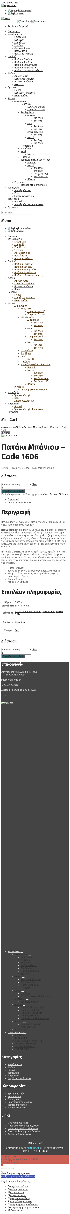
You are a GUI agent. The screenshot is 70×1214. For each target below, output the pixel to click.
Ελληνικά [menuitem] (19, 13)
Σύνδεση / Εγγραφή (18, 26)
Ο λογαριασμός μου (18, 1123)
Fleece (17, 90)
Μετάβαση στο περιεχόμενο (15, 1173)
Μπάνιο (11, 73)
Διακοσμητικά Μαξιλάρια (34, 185)
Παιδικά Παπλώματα (25, 67)
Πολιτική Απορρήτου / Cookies (24, 1131)
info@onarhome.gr (11, 679)
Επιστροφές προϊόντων (20, 1102)
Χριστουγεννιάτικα (24, 196)
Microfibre (20, 622)
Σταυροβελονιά (35, 132)
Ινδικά (30, 137)
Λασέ (29, 123)
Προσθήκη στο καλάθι (13, 491)
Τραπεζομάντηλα (22, 190)
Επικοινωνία (14, 1096)
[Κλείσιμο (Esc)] (12, 1168)
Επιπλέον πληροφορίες (19, 502)
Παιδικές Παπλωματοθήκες (28, 70)
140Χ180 (38, 171)
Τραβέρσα (26, 148)
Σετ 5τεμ (38, 129)
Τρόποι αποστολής (17, 1105)
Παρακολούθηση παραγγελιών (23, 1125)
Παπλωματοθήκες (23, 53)
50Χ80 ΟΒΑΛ (48, 611)
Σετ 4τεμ (38, 118)
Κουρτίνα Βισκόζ (36, 106)
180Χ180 (38, 168)
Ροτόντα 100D (41, 173)
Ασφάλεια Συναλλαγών (19, 1078)
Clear (34, 484)
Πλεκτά (31, 179)
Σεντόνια (18, 45)
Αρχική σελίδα (8, 427)
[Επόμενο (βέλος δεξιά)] (6, 1171)
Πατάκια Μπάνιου (23, 81)
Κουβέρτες (20, 42)
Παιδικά (12, 56)
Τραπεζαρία (13, 187)
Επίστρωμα (20, 37)
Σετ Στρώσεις (28, 112)
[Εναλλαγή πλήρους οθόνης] (6, 1168)
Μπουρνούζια (21, 76)
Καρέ (23, 151)
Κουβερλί (19, 39)
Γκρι (17, 630)
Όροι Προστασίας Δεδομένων (23, 1128)
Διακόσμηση (20, 101)
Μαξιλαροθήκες (22, 48)
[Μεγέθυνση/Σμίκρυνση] (2, 1168)
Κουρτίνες (26, 104)
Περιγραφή (13, 499)
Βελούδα (31, 162)
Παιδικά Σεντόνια (23, 59)
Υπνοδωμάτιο (15, 34)
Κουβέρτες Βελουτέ (24, 92)
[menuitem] (20, 10)
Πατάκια (25, 157)
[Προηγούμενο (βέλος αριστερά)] (2, 1171)
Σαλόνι (11, 98)
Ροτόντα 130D (41, 176)
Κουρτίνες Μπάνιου (24, 78)
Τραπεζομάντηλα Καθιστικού (35, 159)
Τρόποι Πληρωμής (17, 1107)
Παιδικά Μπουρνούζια (25, 65)
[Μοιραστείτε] (9, 1168)
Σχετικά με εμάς (16, 1093)
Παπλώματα (20, 51)
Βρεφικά (12, 87)
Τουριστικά (13, 199)
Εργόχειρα (13, 207)
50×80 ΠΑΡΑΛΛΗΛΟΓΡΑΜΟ (28, 611)
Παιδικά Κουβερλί (23, 62)
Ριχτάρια (19, 182)
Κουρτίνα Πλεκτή (36, 109)
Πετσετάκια (27, 145)
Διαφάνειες (33, 115)
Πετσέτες (19, 84)
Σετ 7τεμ (38, 120)
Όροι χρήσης (14, 1099)
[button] (18, 1176)
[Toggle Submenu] (22, 952)
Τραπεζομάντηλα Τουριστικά (28, 204)
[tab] (38, 499)
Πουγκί (18, 201)
